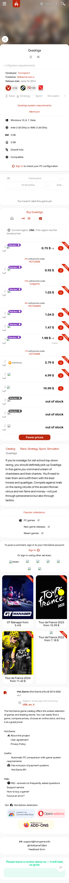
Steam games (31, 533)
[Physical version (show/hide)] (29, 218)
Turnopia (23, 73)
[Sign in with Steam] (14, 561)
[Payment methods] (12, 218)
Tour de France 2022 (51, 637)
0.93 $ (55, 343)
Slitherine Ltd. (24, 77)
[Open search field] (63, 4)
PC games (29, 520)
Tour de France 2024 (18, 678)
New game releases (34, 527)
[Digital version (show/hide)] (23, 218)
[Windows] (40, 218)
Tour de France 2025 (51, 622)
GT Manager (14, 622)
